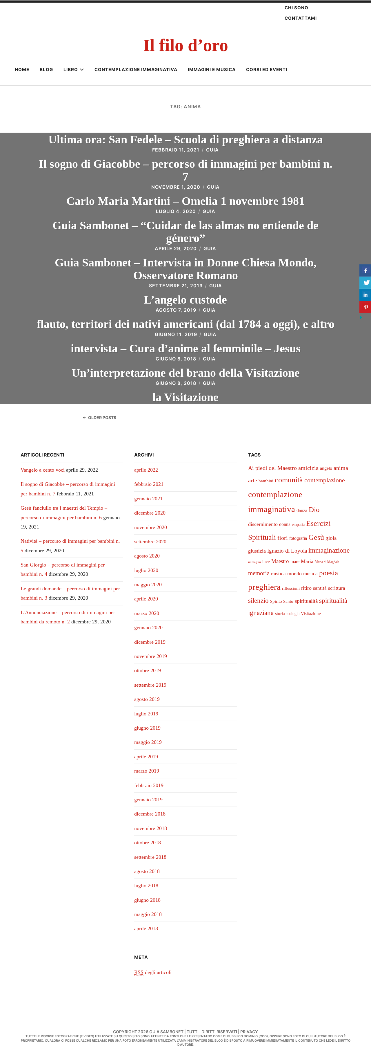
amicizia (308, 468)
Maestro (280, 561)
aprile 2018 (146, 928)
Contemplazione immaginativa (135, 69)
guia (212, 150)
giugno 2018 (147, 900)
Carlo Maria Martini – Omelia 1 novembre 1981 (185, 201)
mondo (294, 573)
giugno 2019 (147, 728)
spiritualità (306, 601)
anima (341, 468)
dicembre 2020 (150, 513)
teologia (292, 614)
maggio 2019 (148, 742)
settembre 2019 (150, 685)
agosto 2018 (147, 871)
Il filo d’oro (185, 45)
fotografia (298, 538)
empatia (298, 524)
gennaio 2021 (148, 499)
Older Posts (102, 417)
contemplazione (324, 480)
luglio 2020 (146, 570)
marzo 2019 (146, 771)
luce (266, 561)
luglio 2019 (146, 714)
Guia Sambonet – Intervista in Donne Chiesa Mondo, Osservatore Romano (186, 269)
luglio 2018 (146, 885)
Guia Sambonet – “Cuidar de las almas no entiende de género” (185, 232)
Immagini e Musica (212, 69)
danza (302, 510)
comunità (289, 480)
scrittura (336, 588)
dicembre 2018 (150, 814)
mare (294, 561)
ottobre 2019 (147, 670)
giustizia (257, 551)
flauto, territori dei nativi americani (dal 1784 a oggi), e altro (185, 324)
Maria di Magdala (327, 562)
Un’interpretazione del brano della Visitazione (186, 372)
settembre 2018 (150, 857)
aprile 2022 (146, 470)
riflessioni (291, 588)
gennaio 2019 (148, 799)
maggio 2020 (148, 584)
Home (22, 69)
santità (320, 588)
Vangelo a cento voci (43, 470)
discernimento (263, 524)
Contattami (301, 18)
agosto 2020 (147, 556)
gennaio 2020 (148, 627)
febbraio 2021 (148, 484)
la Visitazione (185, 397)
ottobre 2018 (147, 842)
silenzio (258, 600)
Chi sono (296, 7)
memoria (259, 573)
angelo (326, 468)
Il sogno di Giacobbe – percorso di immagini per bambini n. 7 (185, 170)
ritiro (306, 588)
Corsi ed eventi (266, 69)
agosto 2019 (147, 699)
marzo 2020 (146, 613)
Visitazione (311, 613)
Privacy (249, 1031)
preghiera (264, 586)
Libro (70, 69)
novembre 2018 (150, 828)
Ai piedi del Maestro (272, 468)
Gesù (316, 537)
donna (284, 524)
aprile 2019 (146, 757)
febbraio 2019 (148, 785)
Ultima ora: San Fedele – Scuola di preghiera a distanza (185, 139)
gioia (331, 538)
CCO (263, 1036)
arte (252, 480)
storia (280, 613)
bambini (266, 481)
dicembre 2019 (150, 642)
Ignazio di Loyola (287, 551)
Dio (314, 509)
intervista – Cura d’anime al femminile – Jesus (186, 348)
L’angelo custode (185, 299)
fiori (282, 538)
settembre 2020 (150, 541)
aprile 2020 (146, 599)
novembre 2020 (150, 527)
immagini (254, 562)
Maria (307, 561)
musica (310, 573)
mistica (278, 573)
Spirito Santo (281, 601)
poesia (328, 573)
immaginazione (329, 550)
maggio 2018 (148, 914)
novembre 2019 (150, 656)
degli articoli (153, 972)
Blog (46, 69)
